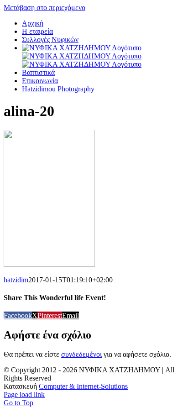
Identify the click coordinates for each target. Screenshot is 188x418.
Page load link (24, 394)
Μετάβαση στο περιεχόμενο (44, 7)
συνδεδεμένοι (81, 354)
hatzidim (16, 280)
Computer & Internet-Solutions (83, 386)
